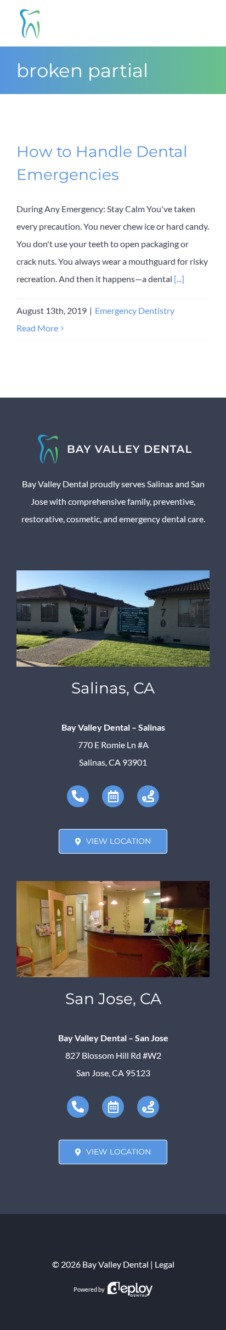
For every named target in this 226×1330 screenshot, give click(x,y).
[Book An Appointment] (113, 796)
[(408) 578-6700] (78, 1107)
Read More (37, 328)
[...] (179, 278)
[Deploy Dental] (130, 1289)
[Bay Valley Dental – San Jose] (113, 885)
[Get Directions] (148, 796)
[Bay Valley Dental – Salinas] (113, 574)
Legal (164, 1264)
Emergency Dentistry (134, 310)
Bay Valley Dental (115, 1264)
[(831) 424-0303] (78, 796)
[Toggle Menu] (201, 23)
